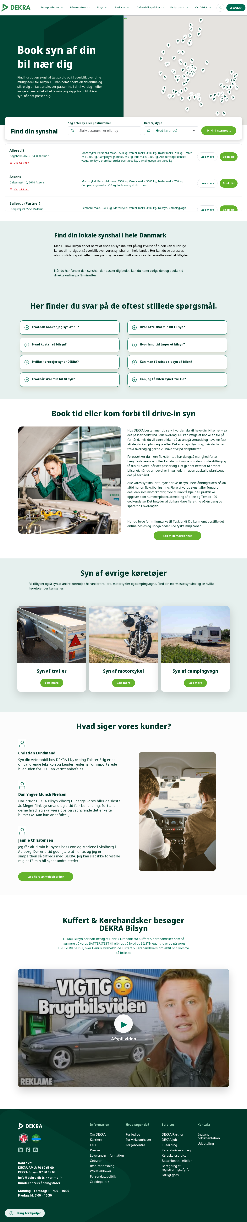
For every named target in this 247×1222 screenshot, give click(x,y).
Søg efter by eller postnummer (89, 123)
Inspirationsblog (102, 1166)
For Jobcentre (135, 1145)
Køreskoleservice (174, 1155)
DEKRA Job (169, 1140)
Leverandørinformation (107, 1155)
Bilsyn (100, 7)
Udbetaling (206, 1143)
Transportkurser (50, 7)
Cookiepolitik (99, 1182)
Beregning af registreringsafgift (175, 1167)
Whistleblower (100, 1171)
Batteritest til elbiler (177, 1161)
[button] (189, 99)
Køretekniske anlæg (176, 1150)
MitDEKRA (235, 7)
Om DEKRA (201, 7)
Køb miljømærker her (177, 536)
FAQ (93, 1145)
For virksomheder (138, 1140)
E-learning (169, 1145)
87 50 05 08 (47, 1172)
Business (120, 7)
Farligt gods (177, 7)
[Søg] (220, 8)
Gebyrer (96, 1161)
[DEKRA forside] (17, 8)
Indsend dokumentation (209, 1136)
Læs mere (207, 157)
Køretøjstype (153, 123)
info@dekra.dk (29, 1178)
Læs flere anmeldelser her (45, 876)
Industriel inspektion (148, 7)
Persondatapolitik (103, 1176)
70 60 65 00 (45, 1167)
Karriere (96, 1140)
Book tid (228, 157)
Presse (95, 1150)
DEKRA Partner (173, 1134)
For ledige (133, 1134)
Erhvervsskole (78, 7)
